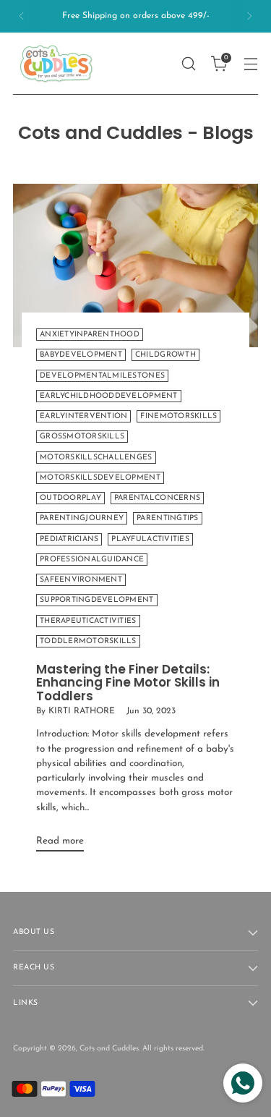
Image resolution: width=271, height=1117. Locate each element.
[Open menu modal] (250, 63)
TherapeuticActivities (88, 621)
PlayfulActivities (150, 539)
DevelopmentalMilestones (102, 376)
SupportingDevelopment (97, 600)
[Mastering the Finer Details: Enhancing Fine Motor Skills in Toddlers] (135, 265)
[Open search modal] (188, 63)
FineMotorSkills (178, 416)
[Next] (249, 16)
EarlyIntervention (83, 416)
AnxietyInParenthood (89, 335)
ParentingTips (167, 518)
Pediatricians (69, 539)
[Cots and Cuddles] (56, 63)
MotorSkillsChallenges (96, 458)
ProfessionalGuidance (92, 560)
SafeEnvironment (81, 580)
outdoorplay (70, 498)
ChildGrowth (165, 355)
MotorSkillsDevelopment (100, 478)
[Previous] (22, 16)
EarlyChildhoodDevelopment (109, 396)
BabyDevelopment (81, 355)
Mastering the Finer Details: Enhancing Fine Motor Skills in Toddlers (128, 683)
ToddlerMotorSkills (88, 641)
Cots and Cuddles (109, 1049)
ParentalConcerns (157, 498)
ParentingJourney (82, 518)
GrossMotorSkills (82, 437)
